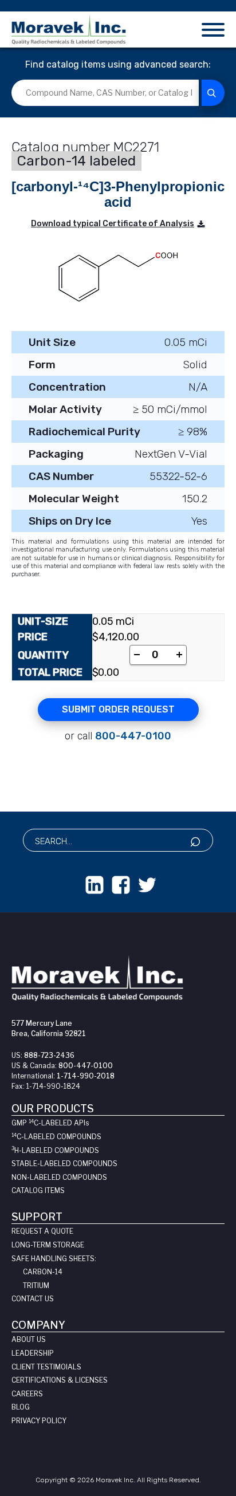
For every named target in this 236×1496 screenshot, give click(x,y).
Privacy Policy (38, 1420)
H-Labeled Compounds (55, 1150)
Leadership (32, 1353)
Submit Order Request (118, 709)
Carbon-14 (42, 1271)
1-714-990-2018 (86, 1076)
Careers (27, 1393)
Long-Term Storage (47, 1245)
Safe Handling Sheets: (53, 1258)
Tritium (36, 1285)
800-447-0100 (133, 736)
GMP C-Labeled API (50, 1123)
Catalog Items (38, 1190)
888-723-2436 (49, 1055)
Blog (20, 1407)
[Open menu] (213, 29)
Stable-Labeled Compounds (64, 1163)
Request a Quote (42, 1231)
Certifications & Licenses (59, 1380)
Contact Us (32, 1298)
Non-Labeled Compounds (59, 1177)
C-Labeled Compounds (56, 1136)
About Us (28, 1339)
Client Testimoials (46, 1367)
